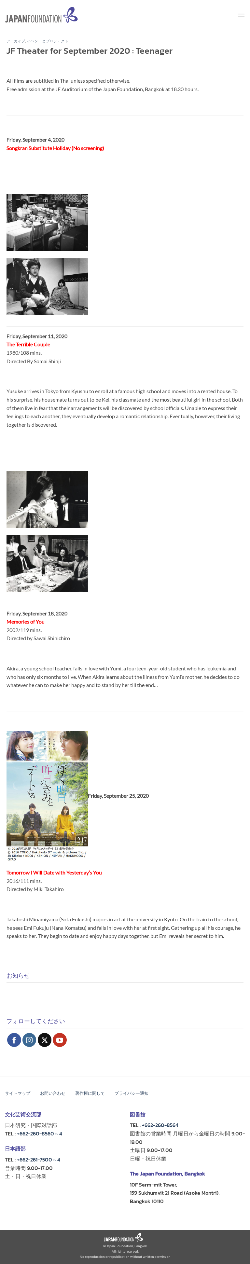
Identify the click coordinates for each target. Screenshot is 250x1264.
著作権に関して (90, 1093)
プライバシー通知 (131, 1093)
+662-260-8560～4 (39, 1133)
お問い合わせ (52, 1093)
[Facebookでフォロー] (14, 1040)
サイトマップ (17, 1093)
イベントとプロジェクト (47, 41)
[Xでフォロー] (45, 1040)
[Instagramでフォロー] (29, 1040)
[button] (241, 15)
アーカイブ (16, 41)
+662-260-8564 (160, 1125)
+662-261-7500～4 (38, 1159)
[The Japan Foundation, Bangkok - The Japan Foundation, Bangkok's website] (41, 15)
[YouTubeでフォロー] (60, 1040)
